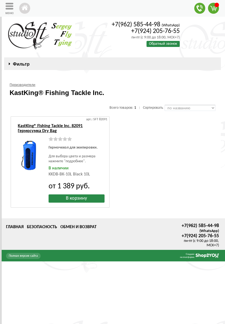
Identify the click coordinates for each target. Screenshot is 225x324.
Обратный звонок (163, 44)
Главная (15, 227)
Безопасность (42, 227)
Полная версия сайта (23, 256)
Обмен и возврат (78, 227)
